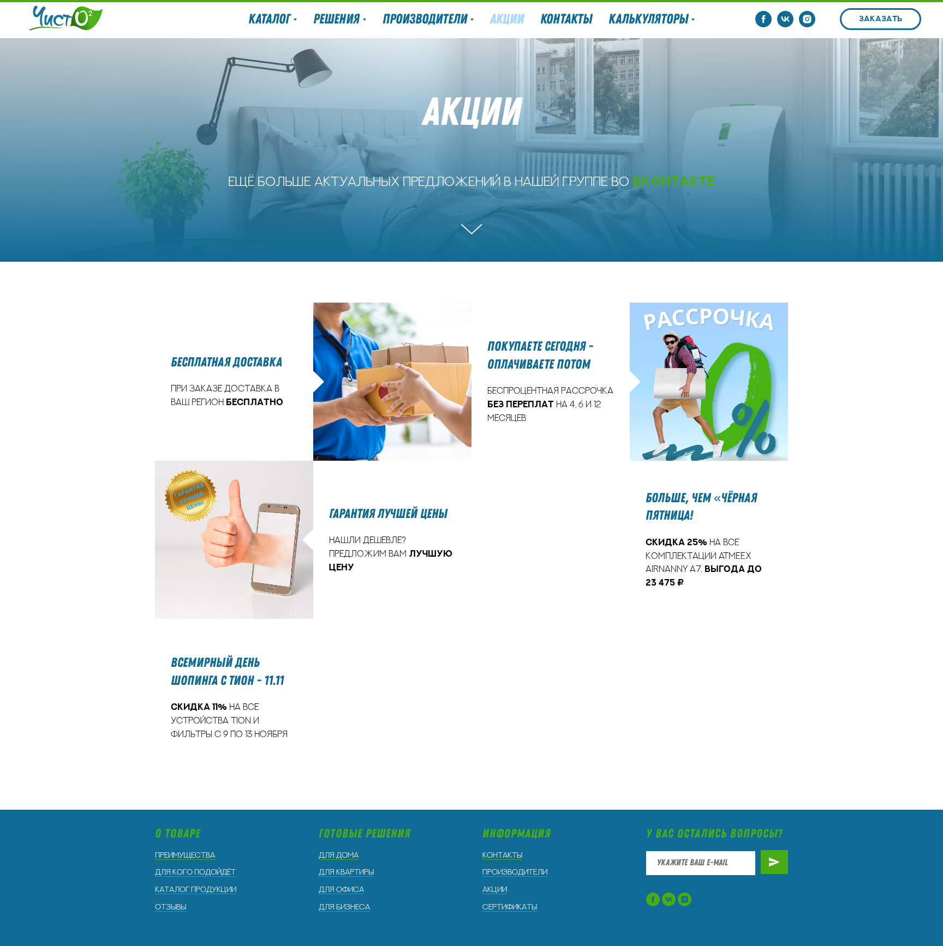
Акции (507, 19)
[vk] (785, 19)
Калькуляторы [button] (648, 19)
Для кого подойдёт (195, 872)
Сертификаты (509, 907)
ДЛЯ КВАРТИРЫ (346, 872)
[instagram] (807, 19)
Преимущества (185, 855)
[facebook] (763, 19)
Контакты (566, 19)
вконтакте (673, 182)
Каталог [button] (269, 19)
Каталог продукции (195, 890)
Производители (514, 872)
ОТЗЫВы (170, 907)
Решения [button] (336, 19)
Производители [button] (425, 19)
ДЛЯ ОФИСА (341, 890)
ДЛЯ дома (339, 855)
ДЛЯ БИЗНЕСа (344, 907)
